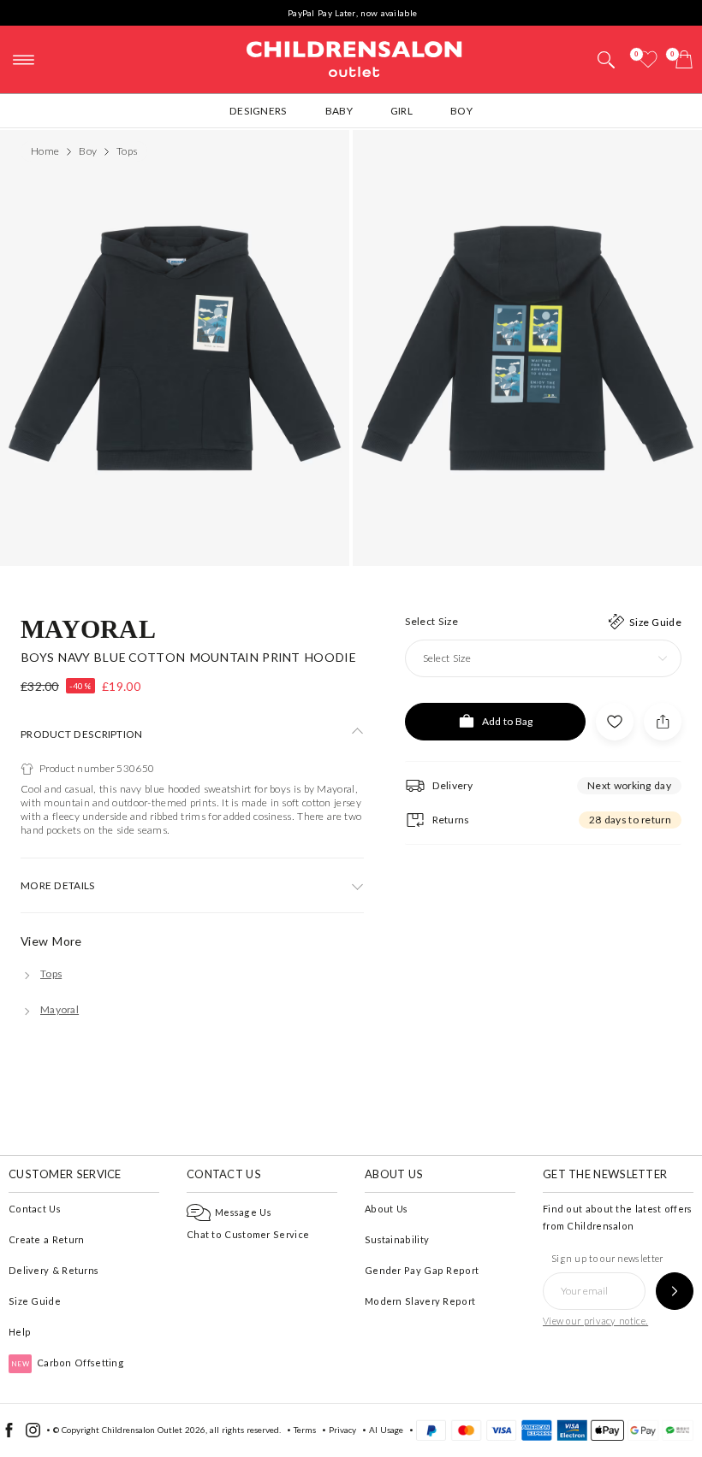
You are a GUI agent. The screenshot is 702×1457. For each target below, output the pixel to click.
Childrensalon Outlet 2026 (153, 1430)
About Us (386, 1208)
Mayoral (88, 628)
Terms (305, 1430)
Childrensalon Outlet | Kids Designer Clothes (354, 57)
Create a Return (47, 1239)
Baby (339, 110)
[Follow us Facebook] (9, 1434)
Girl (401, 110)
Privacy (342, 1430)
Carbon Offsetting (67, 1362)
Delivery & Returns (53, 1270)
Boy (461, 110)
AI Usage (386, 1430)
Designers (258, 110)
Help (20, 1331)
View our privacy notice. (595, 1320)
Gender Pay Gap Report (422, 1270)
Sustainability (397, 1239)
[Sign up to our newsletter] (674, 1291)
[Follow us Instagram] (33, 1434)
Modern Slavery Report (420, 1301)
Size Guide (35, 1301)
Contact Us (35, 1208)
